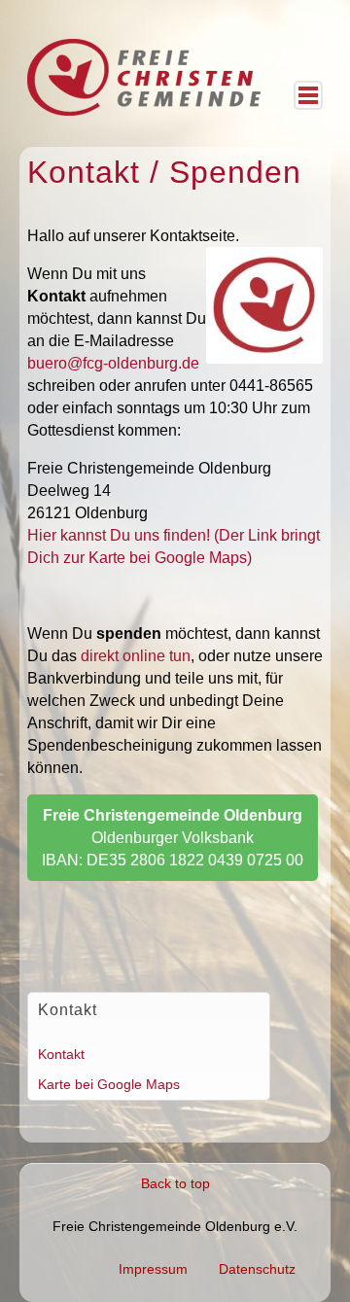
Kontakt (61, 1054)
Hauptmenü (308, 95)
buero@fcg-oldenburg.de (113, 363)
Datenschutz (257, 1269)
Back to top (175, 1183)
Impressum (153, 1269)
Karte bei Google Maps (109, 1084)
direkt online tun (136, 656)
